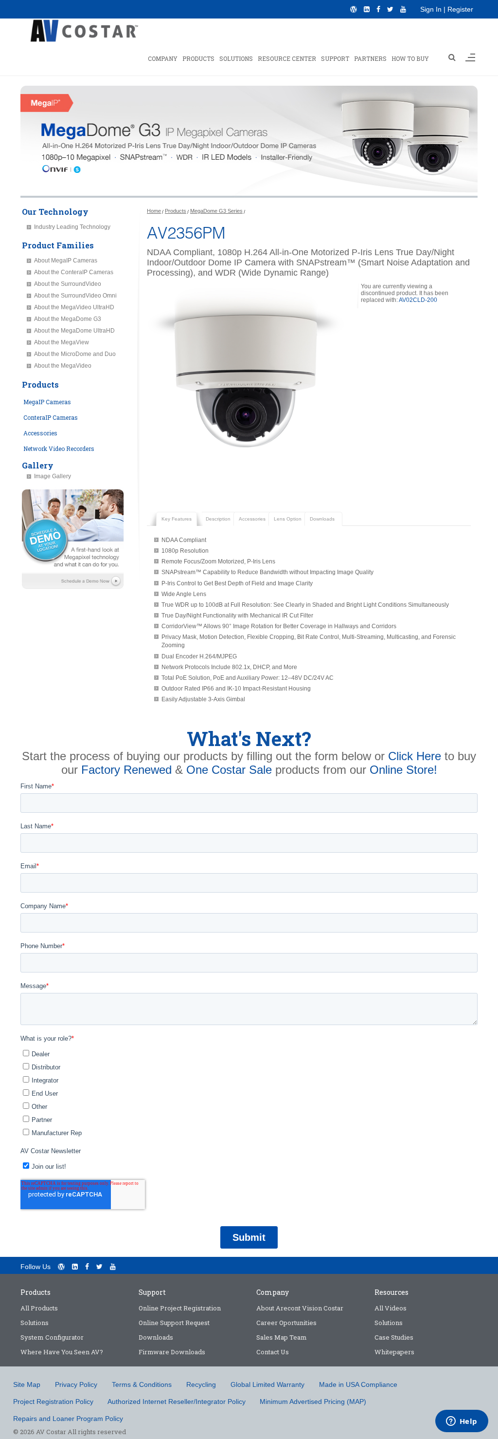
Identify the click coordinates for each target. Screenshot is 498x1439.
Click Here (414, 756)
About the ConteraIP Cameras (73, 272)
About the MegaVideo (62, 365)
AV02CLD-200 (418, 300)
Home (154, 211)
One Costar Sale (229, 769)
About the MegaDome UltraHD (74, 330)
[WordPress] (353, 9)
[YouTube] (403, 9)
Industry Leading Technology (72, 227)
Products (175, 211)
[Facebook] (378, 9)
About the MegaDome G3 (67, 319)
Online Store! (403, 769)
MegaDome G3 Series (216, 211)
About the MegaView (61, 342)
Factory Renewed (126, 769)
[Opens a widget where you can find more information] (461, 1422)
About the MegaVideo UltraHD (74, 307)
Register (460, 9)
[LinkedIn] (367, 9)
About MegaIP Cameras (65, 260)
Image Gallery (52, 476)
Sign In (431, 9)
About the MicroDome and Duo (75, 354)
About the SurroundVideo (67, 283)
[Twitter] (390, 9)
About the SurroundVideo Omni (75, 295)
